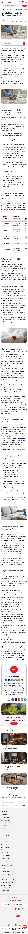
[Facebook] (6, 680)
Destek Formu (5, 890)
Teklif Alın (14, 723)
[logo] (8, 2)
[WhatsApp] (18, 680)
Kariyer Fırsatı (5, 817)
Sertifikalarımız (5, 825)
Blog (2, 831)
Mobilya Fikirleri (19, 9)
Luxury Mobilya (5, 861)
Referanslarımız (5, 820)
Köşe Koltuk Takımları (7, 839)
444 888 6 (15, 900)
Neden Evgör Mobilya (7, 874)
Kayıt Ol (24, 802)
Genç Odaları (4, 852)
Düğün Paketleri (5, 855)
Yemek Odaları (5, 844)
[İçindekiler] (24, 43)
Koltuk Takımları (5, 847)
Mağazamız (8, 904)
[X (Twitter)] (9, 680)
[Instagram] (15, 680)
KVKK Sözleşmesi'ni (7, 805)
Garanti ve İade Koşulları (7, 871)
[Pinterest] (22, 909)
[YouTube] (22, 680)
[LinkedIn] (12, 680)
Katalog (3, 828)
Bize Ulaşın (4, 869)
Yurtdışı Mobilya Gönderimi (8, 882)
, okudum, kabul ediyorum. (14, 805)
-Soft (5, 932)
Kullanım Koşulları (6, 877)
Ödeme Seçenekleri (6, 823)
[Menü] (2, 2)
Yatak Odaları (4, 842)
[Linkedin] (19, 909)
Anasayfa (3, 9)
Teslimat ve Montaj (6, 885)
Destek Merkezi (20, 904)
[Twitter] (12, 909)
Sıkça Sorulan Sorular (7, 888)
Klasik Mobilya (5, 858)
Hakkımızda (4, 814)
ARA (25, 5)
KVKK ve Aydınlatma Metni (8, 880)
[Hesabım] (19, 2)
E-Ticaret (9, 932)
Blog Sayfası (10, 9)
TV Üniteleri (4, 850)
